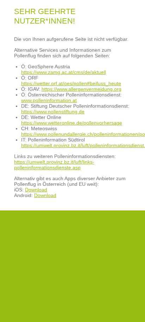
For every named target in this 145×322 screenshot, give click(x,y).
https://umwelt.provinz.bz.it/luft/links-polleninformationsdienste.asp (54, 164)
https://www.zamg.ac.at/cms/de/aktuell (63, 72)
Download (36, 189)
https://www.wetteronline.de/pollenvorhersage (71, 123)
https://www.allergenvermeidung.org (81, 89)
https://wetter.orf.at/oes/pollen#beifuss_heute (71, 83)
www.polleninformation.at (49, 100)
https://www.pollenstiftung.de (52, 111)
